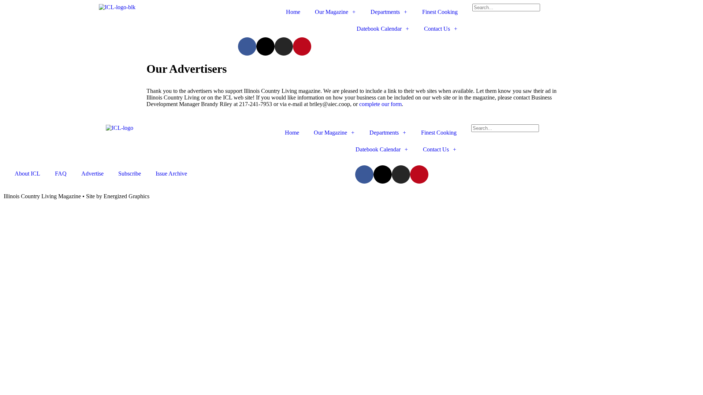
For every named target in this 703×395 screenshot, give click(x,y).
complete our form (380, 104)
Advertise (92, 173)
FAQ (61, 173)
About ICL (27, 173)
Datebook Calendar (379, 29)
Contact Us (437, 29)
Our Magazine (331, 12)
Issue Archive (171, 173)
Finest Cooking (440, 12)
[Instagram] (284, 46)
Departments (385, 12)
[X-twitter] (265, 46)
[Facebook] (247, 46)
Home (293, 12)
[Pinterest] (302, 46)
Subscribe (129, 173)
